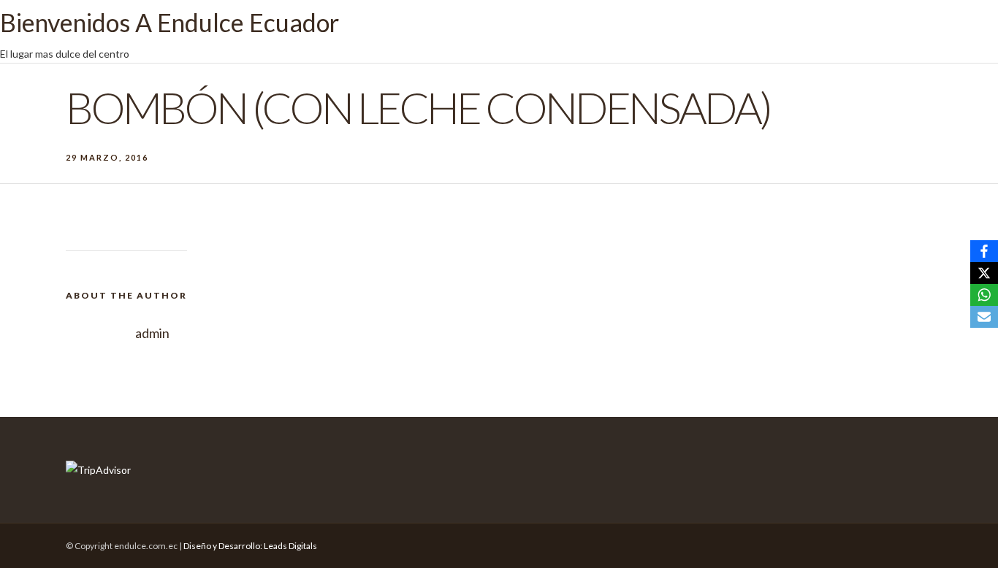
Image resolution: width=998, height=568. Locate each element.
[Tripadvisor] (836, 542)
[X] (984, 273)
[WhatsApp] (984, 295)
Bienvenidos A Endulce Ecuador (169, 22)
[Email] (984, 317)
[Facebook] (984, 251)
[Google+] (863, 542)
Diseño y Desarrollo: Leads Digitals (250, 545)
